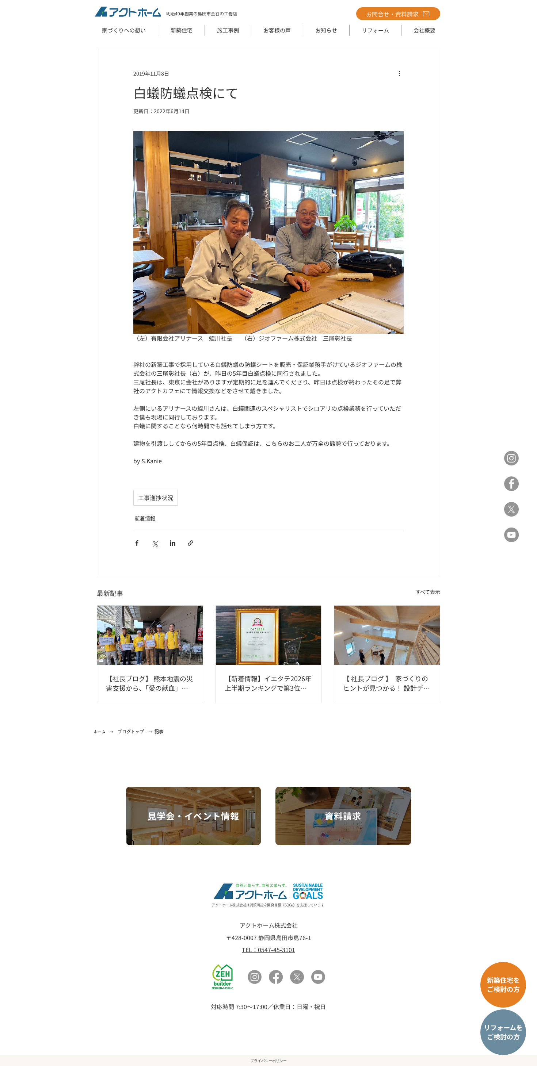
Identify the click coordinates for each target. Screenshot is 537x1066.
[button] (181, 30)
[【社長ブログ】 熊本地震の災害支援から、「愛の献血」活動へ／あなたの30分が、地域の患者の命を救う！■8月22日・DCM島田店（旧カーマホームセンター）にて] (150, 635)
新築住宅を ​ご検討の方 (503, 984)
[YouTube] (511, 535)
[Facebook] (511, 483)
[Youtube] (318, 977)
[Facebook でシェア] (136, 543)
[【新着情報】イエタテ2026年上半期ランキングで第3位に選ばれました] (268, 635)
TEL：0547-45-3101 (268, 949)
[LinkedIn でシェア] (172, 543)
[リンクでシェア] (190, 543)
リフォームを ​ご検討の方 (503, 1032)
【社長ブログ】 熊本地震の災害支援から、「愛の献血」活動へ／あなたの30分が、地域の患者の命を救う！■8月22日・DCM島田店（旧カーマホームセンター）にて (149, 683)
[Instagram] (511, 458)
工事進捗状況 (155, 497)
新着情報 (145, 518)
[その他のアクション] (399, 73)
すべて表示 (427, 591)
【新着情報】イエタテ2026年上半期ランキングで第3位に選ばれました (268, 683)
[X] (511, 509)
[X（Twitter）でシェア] (154, 543)
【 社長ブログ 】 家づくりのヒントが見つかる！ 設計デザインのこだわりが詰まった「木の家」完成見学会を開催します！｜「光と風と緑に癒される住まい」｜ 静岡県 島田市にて (386, 683)
